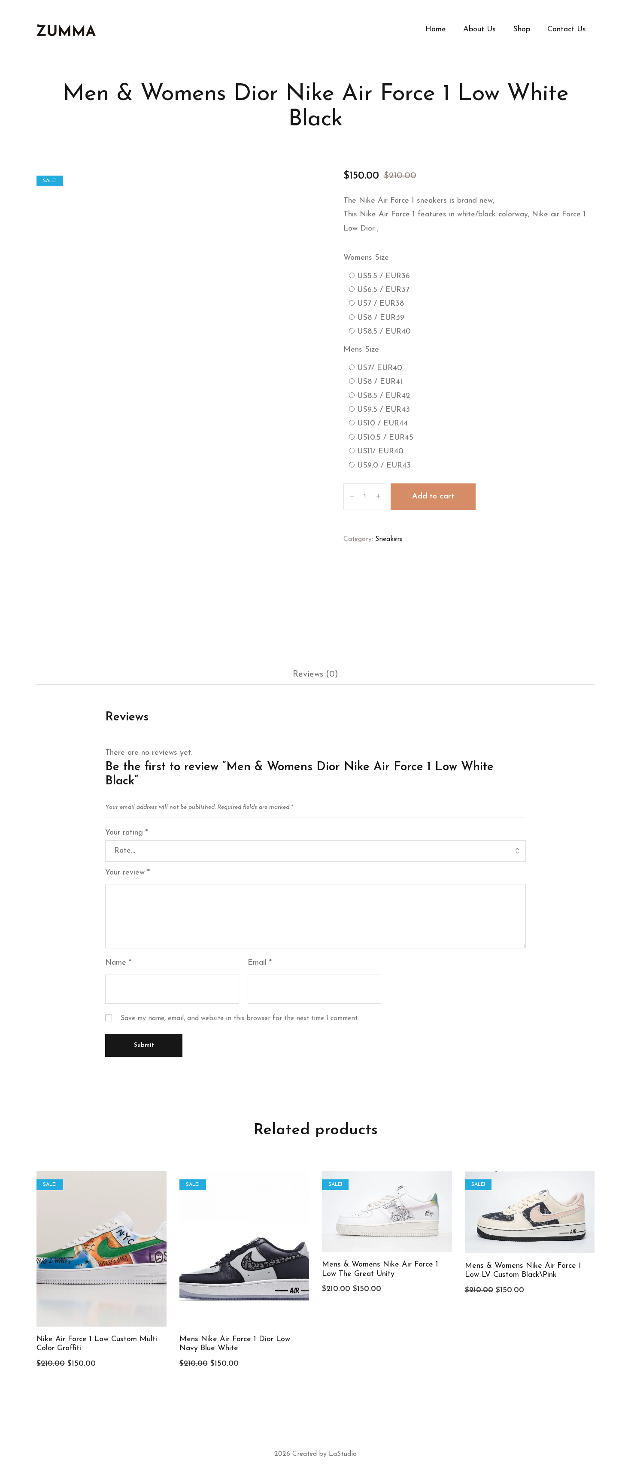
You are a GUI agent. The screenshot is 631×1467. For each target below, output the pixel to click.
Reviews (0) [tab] (315, 674)
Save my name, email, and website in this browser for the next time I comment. (240, 1018)
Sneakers (388, 539)
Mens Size (361, 350)
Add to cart (433, 497)
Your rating (126, 833)
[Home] (66, 30)
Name (118, 963)
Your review (127, 873)
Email (260, 963)
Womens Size (366, 258)
